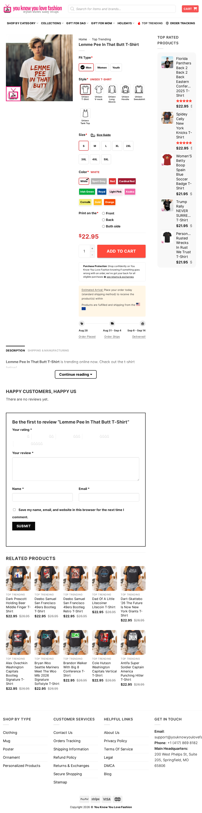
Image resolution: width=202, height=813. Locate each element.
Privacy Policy (115, 741)
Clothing (10, 732)
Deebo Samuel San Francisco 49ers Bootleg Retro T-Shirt (74, 605)
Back (110, 220)
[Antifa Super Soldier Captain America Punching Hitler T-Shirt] (133, 642)
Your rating (22, 430)
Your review (23, 453)
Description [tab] (15, 350)
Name (18, 489)
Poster (8, 749)
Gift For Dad (76, 23)
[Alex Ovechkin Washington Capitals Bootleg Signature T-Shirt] (18, 642)
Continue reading (74, 374)
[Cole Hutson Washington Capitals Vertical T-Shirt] (104, 642)
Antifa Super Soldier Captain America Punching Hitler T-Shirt (132, 671)
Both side (113, 226)
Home (83, 39)
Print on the (88, 213)
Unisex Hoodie (125, 98)
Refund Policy (64, 757)
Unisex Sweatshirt (139, 98)
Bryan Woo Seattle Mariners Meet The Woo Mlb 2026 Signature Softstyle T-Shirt (47, 673)
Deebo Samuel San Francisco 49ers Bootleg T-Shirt (45, 605)
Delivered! (139, 336)
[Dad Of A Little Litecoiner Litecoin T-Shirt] (104, 578)
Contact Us (62, 732)
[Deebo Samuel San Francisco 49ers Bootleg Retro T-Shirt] (75, 578)
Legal (108, 757)
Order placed (87, 336)
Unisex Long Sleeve (112, 99)
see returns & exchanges (120, 276)
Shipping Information (71, 749)
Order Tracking (182, 23)
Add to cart (121, 251)
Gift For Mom (101, 23)
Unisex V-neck (98, 98)
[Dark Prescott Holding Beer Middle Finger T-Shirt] (18, 578)
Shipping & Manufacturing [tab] (48, 350)
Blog (107, 774)
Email (84, 489)
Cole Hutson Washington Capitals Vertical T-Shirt (104, 669)
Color (84, 172)
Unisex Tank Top (85, 121)
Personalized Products (21, 766)
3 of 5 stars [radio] (64, 436)
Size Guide (104, 134)
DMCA (109, 766)
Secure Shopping (67, 774)
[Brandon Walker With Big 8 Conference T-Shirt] (75, 642)
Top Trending (152, 23)
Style (83, 79)
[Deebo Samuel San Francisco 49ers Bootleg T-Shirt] (47, 578)
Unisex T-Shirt (85, 98)
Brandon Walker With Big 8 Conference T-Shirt (75, 669)
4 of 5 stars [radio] (91, 436)
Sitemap (60, 782)
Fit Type (86, 57)
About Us (111, 732)
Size (83, 135)
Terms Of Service (118, 749)
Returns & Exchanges (71, 766)
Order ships (112, 336)
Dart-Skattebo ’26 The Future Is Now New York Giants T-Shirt (131, 607)
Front (110, 213)
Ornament (11, 757)
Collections (51, 23)
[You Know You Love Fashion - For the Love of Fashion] (32, 8)
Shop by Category (21, 23)
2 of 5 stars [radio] (40, 436)
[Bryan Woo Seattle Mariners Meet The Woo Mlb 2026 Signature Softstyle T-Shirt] (47, 642)
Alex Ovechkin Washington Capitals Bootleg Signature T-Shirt (16, 673)
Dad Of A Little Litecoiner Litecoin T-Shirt (103, 603)
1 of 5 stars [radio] (18, 436)
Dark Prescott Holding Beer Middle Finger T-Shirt (18, 605)
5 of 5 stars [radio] (22, 444)
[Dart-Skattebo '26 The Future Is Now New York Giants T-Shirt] (133, 578)
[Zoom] (11, 96)
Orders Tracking (66, 741)
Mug (6, 741)
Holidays (125, 23)
